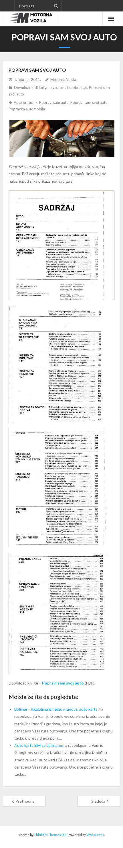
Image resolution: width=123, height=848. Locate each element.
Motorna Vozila (63, 79)
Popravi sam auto (54, 102)
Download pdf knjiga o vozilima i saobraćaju (50, 87)
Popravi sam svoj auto (89, 102)
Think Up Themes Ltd (50, 835)
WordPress (95, 835)
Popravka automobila (27, 109)
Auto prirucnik (25, 102)
